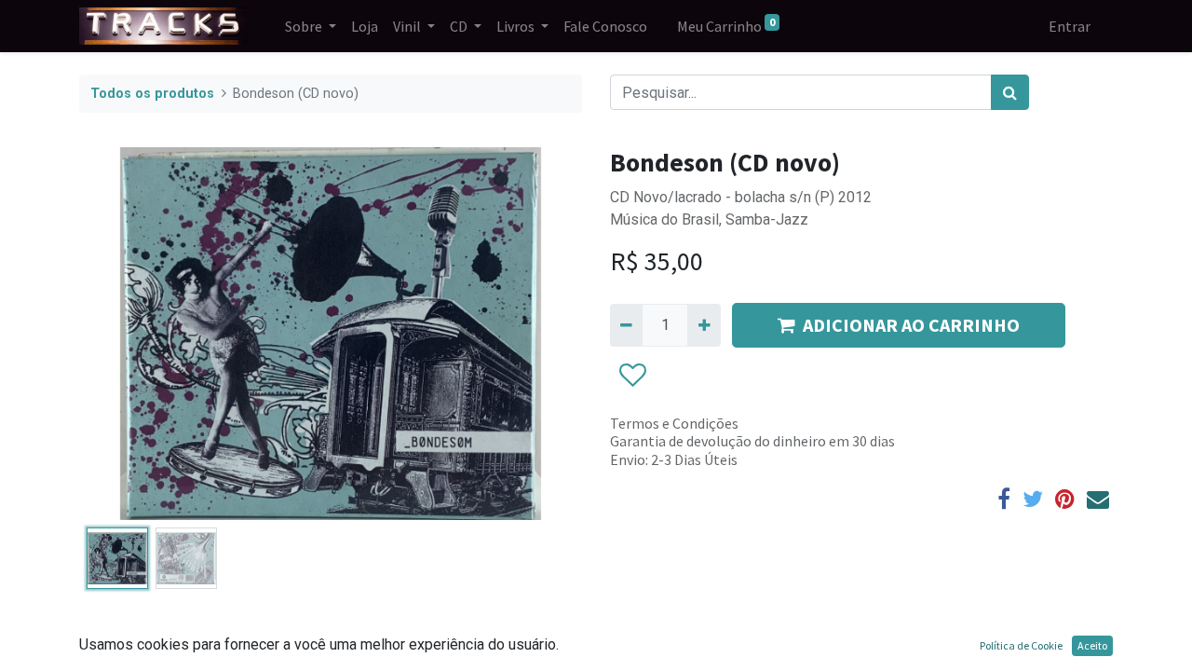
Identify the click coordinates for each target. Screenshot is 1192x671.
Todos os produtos (152, 94)
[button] (117, 333)
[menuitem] (365, 26)
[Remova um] (626, 325)
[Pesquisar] (1010, 92)
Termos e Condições (674, 423)
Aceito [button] (1092, 645)
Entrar (1069, 26)
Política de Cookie (1021, 645)
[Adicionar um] (703, 325)
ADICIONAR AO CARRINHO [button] (911, 324)
